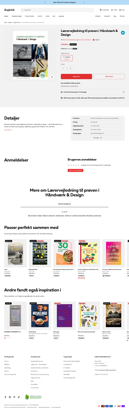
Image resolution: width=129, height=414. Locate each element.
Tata (5, 269)
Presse (6, 371)
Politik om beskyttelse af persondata (15, 407)
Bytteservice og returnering (40, 374)
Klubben (98, 16)
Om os (6, 361)
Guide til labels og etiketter (39, 368)
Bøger (6, 16)
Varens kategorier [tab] (64, 204)
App (115, 16)
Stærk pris (68, 215)
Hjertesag (7, 368)
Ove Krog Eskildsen (84, 40)
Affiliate (6, 364)
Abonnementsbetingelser (71, 361)
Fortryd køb (35, 387)
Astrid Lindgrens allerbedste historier (89, 269)
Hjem (5, 22)
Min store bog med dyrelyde (86, 332)
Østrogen (56, 332)
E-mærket (66, 368)
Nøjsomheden (33, 269)
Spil (54, 16)
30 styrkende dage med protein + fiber (64, 269)
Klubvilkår (66, 374)
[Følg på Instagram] (10, 397)
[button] (81, 278)
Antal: (63, 64)
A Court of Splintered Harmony (111, 269)
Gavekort (107, 16)
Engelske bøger (17, 16)
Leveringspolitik (56, 407)
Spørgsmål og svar (37, 361)
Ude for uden (106, 332)
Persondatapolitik (69, 378)
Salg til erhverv (35, 378)
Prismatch (34, 371)
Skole (47, 16)
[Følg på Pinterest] (14, 397)
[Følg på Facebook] (5, 397)
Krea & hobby (29, 16)
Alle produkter (32, 215)
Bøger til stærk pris (49, 215)
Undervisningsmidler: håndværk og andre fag (86, 215)
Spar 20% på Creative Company (64, 2)
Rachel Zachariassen (69, 40)
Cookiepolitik (67, 364)
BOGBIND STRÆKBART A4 (12, 332)
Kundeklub (34, 384)
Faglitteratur (17, 22)
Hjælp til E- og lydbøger (38, 364)
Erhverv (122, 16)
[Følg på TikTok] (19, 397)
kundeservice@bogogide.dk (107, 370)
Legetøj (61, 16)
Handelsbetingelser (69, 371)
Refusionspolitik (32, 407)
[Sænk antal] (63, 68)
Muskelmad (32, 332)
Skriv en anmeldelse (75, 170)
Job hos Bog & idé (10, 374)
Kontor (40, 16)
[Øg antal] (70, 68)
